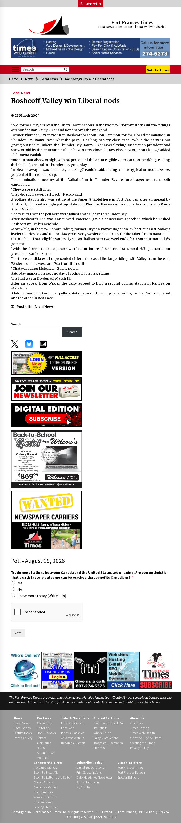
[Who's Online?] (25, 670)
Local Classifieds (72, 723)
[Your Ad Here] (90, 670)
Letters (41, 738)
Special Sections (106, 718)
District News (23, 733)
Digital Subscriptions (90, 767)
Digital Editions (130, 762)
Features (44, 718)
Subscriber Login (87, 782)
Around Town (46, 753)
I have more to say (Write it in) (41, 595)
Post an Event (43, 802)
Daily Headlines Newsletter (94, 777)
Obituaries (44, 743)
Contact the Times (48, 762)
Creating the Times (142, 743)
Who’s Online (102, 733)
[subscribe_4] (46, 389)
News (18, 718)
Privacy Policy (139, 748)
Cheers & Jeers (43, 782)
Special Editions (128, 777)
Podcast (42, 757)
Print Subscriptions (89, 772)
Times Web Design (142, 733)
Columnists (44, 723)
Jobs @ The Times (46, 807)
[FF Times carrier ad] (46, 519)
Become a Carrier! (73, 743)
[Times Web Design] (123, 670)
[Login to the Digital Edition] (58, 670)
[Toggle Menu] (15, 69)
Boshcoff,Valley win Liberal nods (65, 100)
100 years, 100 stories (108, 743)
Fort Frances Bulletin (131, 772)
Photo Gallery (23, 738)
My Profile (93, 3)
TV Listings (100, 728)
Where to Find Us (45, 797)
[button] (81, 3)
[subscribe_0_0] (46, 363)
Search (16, 324)
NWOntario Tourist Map (109, 723)
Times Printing (139, 728)
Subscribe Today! (89, 762)
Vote (18, 633)
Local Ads (67, 728)
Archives (99, 748)
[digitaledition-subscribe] (46, 415)
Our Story (136, 723)
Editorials (43, 728)
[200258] (46, 458)
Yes (19, 583)
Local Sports (22, 728)
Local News (20, 93)
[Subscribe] (155, 670)
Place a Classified (73, 733)
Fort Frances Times (132, 22)
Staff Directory (43, 792)
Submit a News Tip (46, 772)
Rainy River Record (106, 738)
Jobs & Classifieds (75, 718)
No (19, 589)
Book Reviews (46, 733)
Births (41, 748)
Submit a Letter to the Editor (52, 777)
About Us (137, 718)
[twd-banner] (90, 48)
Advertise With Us (72, 738)
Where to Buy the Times (145, 738)
